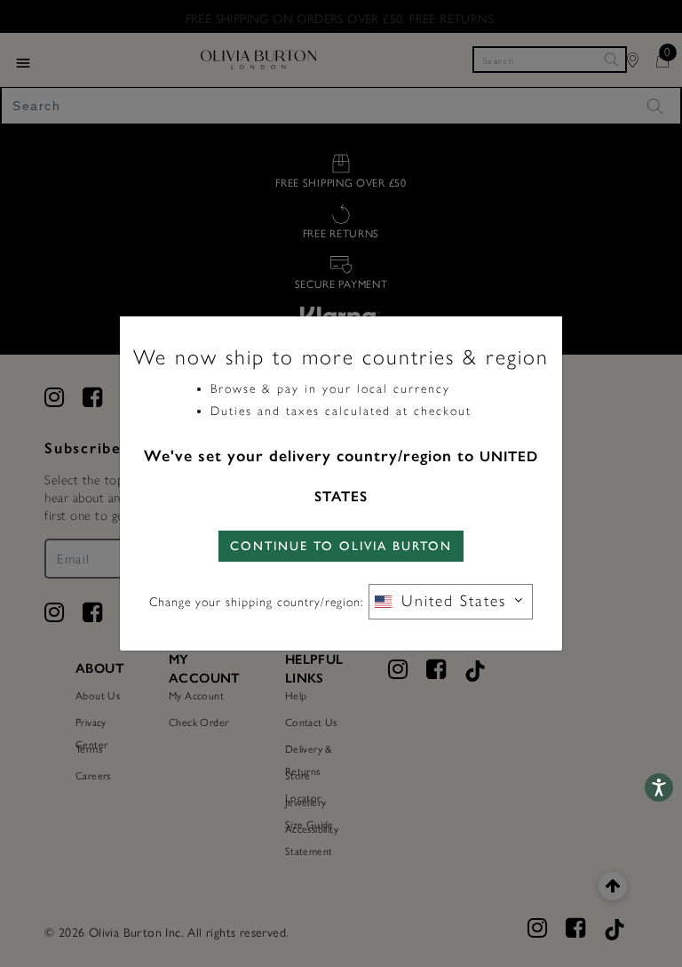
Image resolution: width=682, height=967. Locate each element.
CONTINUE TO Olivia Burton (341, 546)
